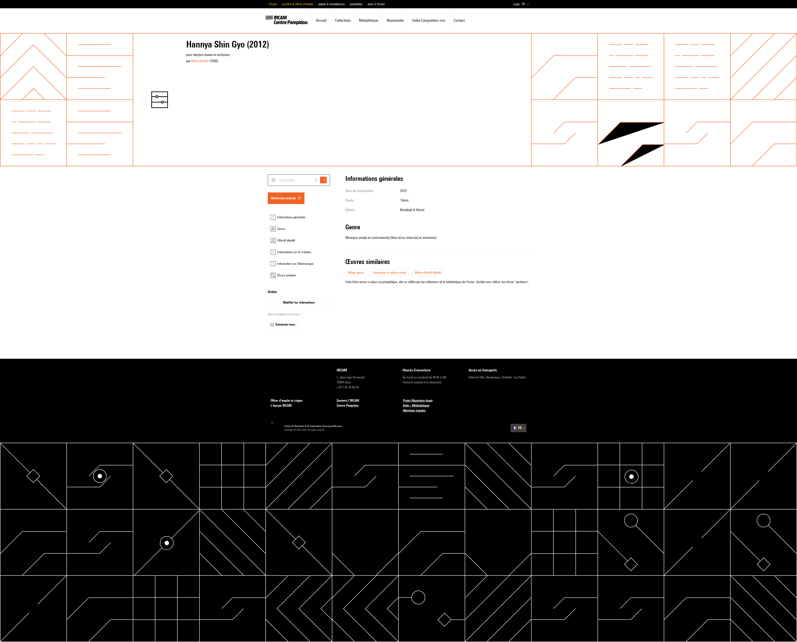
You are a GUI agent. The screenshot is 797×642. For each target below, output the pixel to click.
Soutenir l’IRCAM (348, 400)
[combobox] (299, 180)
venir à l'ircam (376, 4)
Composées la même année (389, 273)
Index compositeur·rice (428, 20)
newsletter (356, 4)
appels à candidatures (331, 4)
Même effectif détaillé (428, 273)
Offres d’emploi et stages (287, 400)
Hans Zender (200, 61)
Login (516, 4)
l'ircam (273, 4)
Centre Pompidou (348, 405)
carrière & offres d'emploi (297, 4)
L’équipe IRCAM (281, 405)
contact (459, 20)
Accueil (321, 20)
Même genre (356, 273)
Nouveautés (395, 20)
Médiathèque (368, 20)
